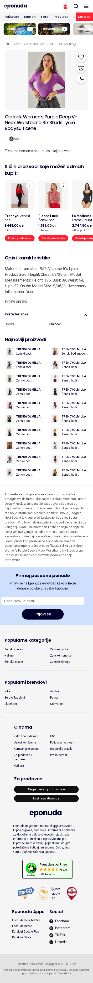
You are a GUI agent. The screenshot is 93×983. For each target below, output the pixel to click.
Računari (12, 16)
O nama (23, 727)
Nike (7, 691)
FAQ (52, 736)
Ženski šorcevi (14, 649)
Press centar (58, 755)
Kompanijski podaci (26, 748)
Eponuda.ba (64, 973)
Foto (44, 16)
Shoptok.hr (51, 973)
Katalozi (84, 16)
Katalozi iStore (21, 937)
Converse (56, 704)
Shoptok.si (38, 973)
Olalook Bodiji (67, 44)
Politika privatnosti (62, 742)
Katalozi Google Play (25, 931)
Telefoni (29, 16)
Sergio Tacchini (15, 697)
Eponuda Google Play (26, 920)
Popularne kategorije (28, 640)
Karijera (19, 765)
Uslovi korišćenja (25, 742)
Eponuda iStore (22, 926)
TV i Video (60, 16)
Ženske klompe (60, 662)
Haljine (9, 655)
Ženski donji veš (34, 44)
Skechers (11, 704)
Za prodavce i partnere (23, 757)
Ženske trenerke (61, 655)
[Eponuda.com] (23, 6)
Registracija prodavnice (46, 789)
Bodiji (51, 44)
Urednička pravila (61, 748)
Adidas (54, 691)
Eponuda (8, 44)
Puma (54, 697)
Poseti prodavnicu (19, 238)
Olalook (55, 324)
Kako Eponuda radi (26, 736)
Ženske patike (59, 649)
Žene (17, 44)
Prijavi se (43, 614)
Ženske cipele (14, 662)
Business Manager (46, 798)
